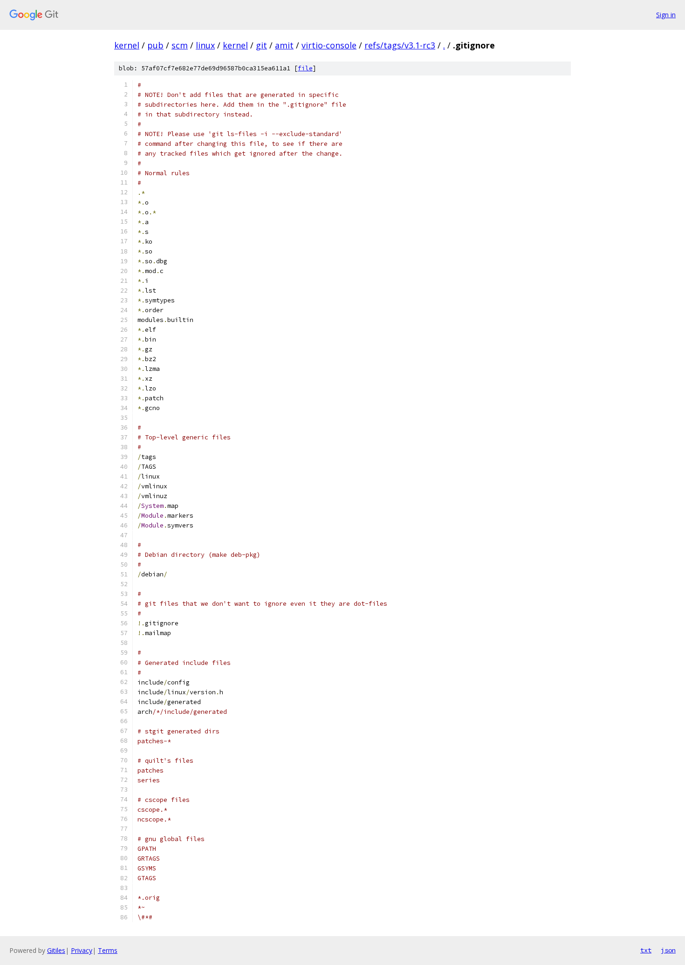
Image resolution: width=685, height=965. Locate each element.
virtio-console (328, 45)
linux (205, 45)
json (668, 950)
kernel (126, 45)
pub (155, 45)
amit (284, 45)
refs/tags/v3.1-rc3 (399, 45)
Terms (107, 950)
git (261, 45)
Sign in (666, 14)
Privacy (81, 950)
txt (645, 950)
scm (179, 45)
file (305, 68)
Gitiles (56, 950)
